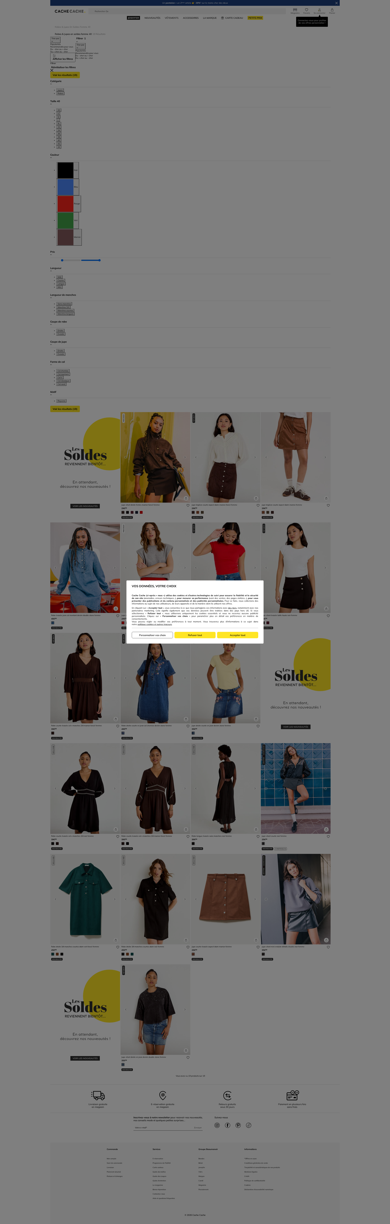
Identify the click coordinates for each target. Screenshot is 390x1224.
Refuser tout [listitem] (195, 635)
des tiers (232, 608)
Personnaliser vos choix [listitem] (152, 635)
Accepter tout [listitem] (237, 635)
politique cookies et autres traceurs (155, 624)
